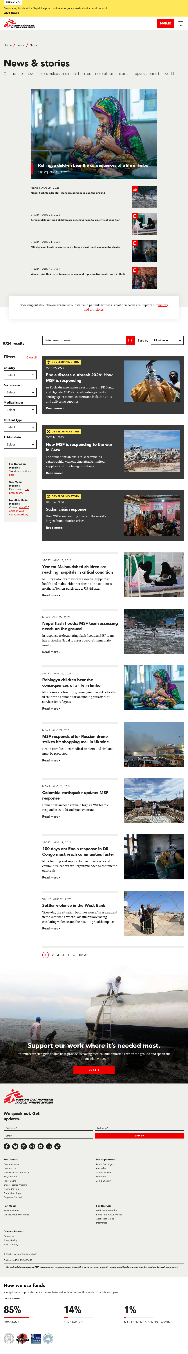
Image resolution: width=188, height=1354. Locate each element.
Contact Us (9, 1236)
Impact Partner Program (15, 1184)
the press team (19, 491)
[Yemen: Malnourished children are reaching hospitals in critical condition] (94, 224)
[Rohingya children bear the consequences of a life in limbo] (113, 688)
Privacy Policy (10, 1240)
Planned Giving (11, 1188)
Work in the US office (106, 1210)
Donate (94, 1070)
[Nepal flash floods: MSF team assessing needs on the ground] (94, 197)
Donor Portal (10, 1168)
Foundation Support (14, 1193)
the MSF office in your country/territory (19, 511)
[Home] (49, 23)
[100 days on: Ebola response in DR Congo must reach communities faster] (94, 251)
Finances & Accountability (16, 1172)
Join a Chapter (103, 1180)
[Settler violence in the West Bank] (113, 913)
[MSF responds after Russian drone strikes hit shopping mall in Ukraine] (113, 744)
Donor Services (11, 1164)
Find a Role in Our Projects (109, 1214)
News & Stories (11, 1210)
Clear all (31, 357)
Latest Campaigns (104, 1164)
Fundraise (101, 1168)
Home (8, 45)
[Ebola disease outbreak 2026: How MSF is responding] (113, 385)
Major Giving (10, 1180)
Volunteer (101, 1176)
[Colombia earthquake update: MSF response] (113, 800)
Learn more (11, 1298)
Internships (101, 1222)
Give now (10, 13)
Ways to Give (10, 1176)
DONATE (165, 23)
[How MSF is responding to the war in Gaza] (113, 452)
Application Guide (105, 1218)
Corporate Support (13, 1197)
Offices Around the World (16, 1214)
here (12, 474)
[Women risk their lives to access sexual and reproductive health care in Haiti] (94, 278)
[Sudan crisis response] (113, 515)
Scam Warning (11, 1244)
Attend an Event (104, 1172)
